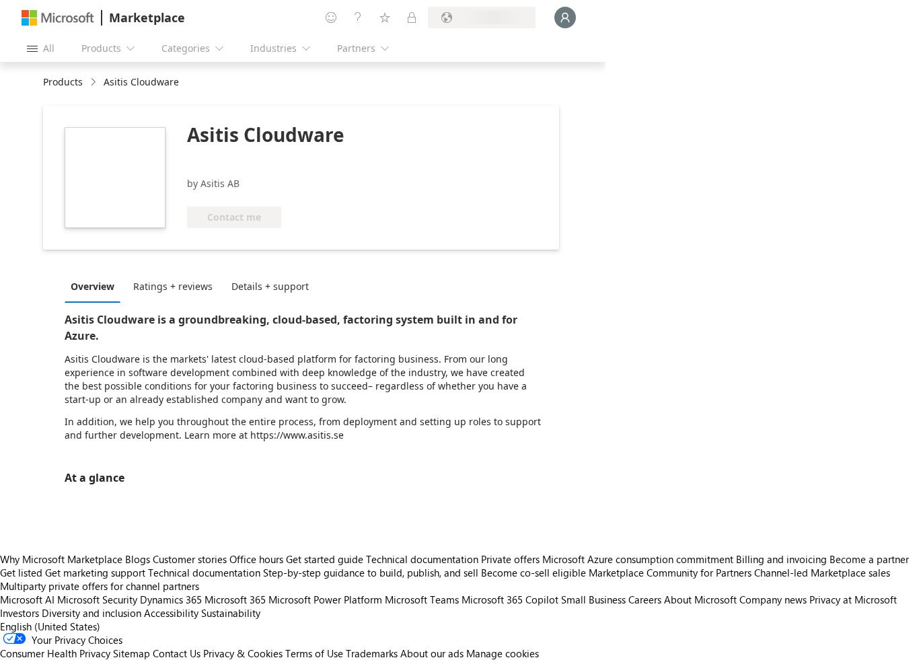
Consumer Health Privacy (55, 653)
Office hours (256, 559)
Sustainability (230, 613)
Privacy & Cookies (243, 653)
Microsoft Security (97, 599)
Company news (773, 599)
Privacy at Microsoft (853, 599)
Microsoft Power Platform (325, 599)
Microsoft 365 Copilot (510, 599)
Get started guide (324, 559)
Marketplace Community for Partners (670, 572)
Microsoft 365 (235, 599)
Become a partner (869, 559)
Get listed (21, 572)
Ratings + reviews (173, 286)
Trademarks (372, 653)
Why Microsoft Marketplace (61, 559)
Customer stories (190, 559)
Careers (644, 599)
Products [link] (63, 81)
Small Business (593, 599)
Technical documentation (422, 559)
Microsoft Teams (422, 599)
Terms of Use (314, 653)
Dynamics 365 (171, 599)
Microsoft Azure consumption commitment (639, 559)
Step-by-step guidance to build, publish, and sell (370, 572)
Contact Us (176, 653)
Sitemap (131, 653)
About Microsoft (700, 599)
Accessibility (171, 613)
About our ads (432, 653)
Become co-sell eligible (533, 572)
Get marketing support (95, 572)
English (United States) (50, 626)
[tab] (96, 286)
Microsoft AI (27, 599)
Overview (92, 286)
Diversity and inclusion (91, 613)
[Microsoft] (58, 18)
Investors (19, 613)
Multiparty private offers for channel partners (99, 586)
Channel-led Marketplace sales (822, 572)
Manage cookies (502, 653)
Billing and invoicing (781, 559)
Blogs (137, 559)
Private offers (510, 559)
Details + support (270, 286)
